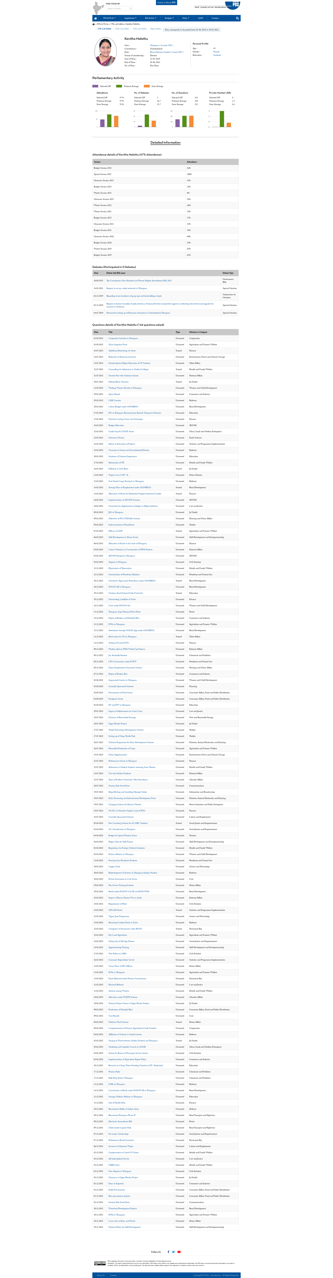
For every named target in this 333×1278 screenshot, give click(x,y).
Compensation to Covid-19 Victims (123, 1152)
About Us (101, 1275)
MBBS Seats (114, 1165)
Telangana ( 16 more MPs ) (161, 45)
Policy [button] (184, 18)
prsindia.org (216, 1275)
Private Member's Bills (220, 93)
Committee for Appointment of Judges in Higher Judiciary (133, 506)
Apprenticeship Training (118, 947)
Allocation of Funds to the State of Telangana (127, 543)
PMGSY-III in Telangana (119, 587)
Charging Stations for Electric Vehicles (124, 804)
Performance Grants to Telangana (122, 761)
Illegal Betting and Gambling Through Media (127, 792)
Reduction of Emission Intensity (122, 357)
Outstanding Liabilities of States (122, 599)
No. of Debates (141, 93)
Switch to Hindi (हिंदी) (166, 2)
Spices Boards (114, 394)
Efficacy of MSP (115, 531)
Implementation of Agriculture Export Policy (127, 1059)
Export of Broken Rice (117, 674)
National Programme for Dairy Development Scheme (131, 742)
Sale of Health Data (116, 1102)
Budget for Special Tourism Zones (122, 835)
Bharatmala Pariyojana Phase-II (121, 1115)
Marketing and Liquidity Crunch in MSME (127, 1047)
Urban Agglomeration (117, 754)
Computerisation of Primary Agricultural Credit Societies (132, 1028)
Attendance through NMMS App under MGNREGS (131, 630)
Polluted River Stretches (118, 382)
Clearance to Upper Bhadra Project (123, 1177)
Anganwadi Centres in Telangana (122, 680)
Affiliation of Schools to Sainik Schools (125, 1034)
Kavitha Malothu (136, 38)
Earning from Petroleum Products (122, 860)
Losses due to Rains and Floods (121, 1221)
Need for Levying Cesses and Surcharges (125, 419)
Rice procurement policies (119, 1196)
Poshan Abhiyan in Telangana (121, 854)
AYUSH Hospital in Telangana (121, 555)
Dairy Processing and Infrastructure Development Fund (132, 798)
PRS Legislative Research (116, 1261)
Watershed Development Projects (122, 1208)
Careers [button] (215, 18)
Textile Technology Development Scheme (126, 730)
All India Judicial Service (118, 1158)
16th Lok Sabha (122, 29)
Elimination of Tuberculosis (120, 568)
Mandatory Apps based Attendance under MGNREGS (132, 580)
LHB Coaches (114, 400)
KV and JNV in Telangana (119, 705)
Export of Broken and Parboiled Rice (123, 618)
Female (216, 51)
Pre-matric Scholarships (118, 1134)
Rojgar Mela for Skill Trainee (120, 841)
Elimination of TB (116, 462)
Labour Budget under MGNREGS (123, 406)
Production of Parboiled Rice (120, 1009)
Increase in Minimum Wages (120, 1146)
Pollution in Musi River (118, 468)
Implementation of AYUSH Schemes (124, 500)
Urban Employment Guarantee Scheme (125, 667)
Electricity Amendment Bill (120, 1121)
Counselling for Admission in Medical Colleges (128, 369)
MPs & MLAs (102, 24)
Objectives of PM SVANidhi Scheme (124, 518)
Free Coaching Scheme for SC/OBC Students (128, 823)
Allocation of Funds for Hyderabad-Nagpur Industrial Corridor (134, 493)
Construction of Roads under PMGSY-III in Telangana (131, 1090)
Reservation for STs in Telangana (122, 636)
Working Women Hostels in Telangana (125, 388)
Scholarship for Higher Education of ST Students (129, 363)
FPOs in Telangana (116, 624)
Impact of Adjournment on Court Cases (125, 711)
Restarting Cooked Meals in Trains (123, 922)
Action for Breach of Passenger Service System (128, 1053)
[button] (95, 18)
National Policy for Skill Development (124, 1227)
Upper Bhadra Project (117, 723)
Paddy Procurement (116, 1189)
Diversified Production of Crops (121, 748)
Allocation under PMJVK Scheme (122, 997)
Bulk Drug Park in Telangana (120, 1078)
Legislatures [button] (129, 18)
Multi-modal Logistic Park (119, 1127)
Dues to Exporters (116, 1183)
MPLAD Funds (115, 910)
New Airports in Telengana (119, 1171)
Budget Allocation (116, 425)
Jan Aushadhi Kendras (117, 655)
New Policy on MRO (117, 953)
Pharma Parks (114, 1071)
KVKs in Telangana (116, 972)
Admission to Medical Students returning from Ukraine (131, 767)
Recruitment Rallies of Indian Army (123, 1109)
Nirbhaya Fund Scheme (118, 1022)
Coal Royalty (113, 1016)
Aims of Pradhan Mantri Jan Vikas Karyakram (128, 779)
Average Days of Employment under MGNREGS (129, 487)
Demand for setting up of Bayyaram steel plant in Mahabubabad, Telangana (138, 313)
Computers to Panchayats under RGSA (125, 928)
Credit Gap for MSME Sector (121, 431)
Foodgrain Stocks (115, 699)
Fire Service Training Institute (121, 885)
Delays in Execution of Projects (121, 444)
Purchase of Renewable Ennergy (122, 717)
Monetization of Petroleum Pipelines (124, 574)
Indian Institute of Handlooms (121, 524)
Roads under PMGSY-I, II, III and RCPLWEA (128, 891)
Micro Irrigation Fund (117, 344)
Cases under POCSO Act (119, 605)
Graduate (217, 55)
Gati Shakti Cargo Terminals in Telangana (126, 481)
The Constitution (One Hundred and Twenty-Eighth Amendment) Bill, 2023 (139, 280)
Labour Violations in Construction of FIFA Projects (130, 549)
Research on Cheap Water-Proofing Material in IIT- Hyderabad (135, 1065)
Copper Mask (114, 866)
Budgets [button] (168, 18)
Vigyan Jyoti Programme (118, 916)
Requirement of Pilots (117, 904)
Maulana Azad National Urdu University (125, 593)
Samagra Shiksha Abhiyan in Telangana (125, 1096)
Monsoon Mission (116, 437)
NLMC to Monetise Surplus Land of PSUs (126, 810)
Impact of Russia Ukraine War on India (125, 897)
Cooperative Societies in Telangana (123, 338)
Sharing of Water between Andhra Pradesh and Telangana (133, 1040)
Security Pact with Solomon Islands (123, 375)
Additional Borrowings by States (122, 350)
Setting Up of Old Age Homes (121, 941)
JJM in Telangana (115, 512)
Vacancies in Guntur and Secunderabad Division (128, 450)
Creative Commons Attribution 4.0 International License (154, 1261)
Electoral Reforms (116, 984)
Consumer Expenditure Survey (121, 960)
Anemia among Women (118, 991)
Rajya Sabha (156, 29)
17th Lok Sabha (117, 24)
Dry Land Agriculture (117, 935)
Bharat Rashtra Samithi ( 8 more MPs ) (166, 52)
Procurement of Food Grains (120, 692)
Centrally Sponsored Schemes (121, 686)
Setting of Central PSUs (118, 643)
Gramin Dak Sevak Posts (119, 785)
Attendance (102, 93)
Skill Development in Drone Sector (123, 537)
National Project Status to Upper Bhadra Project (128, 1003)
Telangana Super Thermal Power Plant (124, 611)
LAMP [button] (200, 18)
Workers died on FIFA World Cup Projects (126, 649)
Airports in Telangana (117, 562)
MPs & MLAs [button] (108, 18)
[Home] (93, 24)
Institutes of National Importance (122, 456)
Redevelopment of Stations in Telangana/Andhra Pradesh (132, 872)
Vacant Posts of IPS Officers (120, 966)
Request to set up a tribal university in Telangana (126, 288)
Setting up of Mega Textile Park (121, 736)
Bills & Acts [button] (149, 18)
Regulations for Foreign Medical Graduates (126, 848)
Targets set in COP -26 (118, 475)
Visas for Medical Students (119, 773)
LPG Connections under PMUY (122, 661)
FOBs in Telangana (116, 1084)
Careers (113, 1275)
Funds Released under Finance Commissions (127, 978)
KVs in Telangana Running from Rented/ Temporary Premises (134, 413)
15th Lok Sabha (140, 29)
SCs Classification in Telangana (121, 829)
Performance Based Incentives (121, 1140)
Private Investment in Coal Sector (122, 879)
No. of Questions (180, 93)
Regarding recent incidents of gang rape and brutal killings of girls (134, 296)
